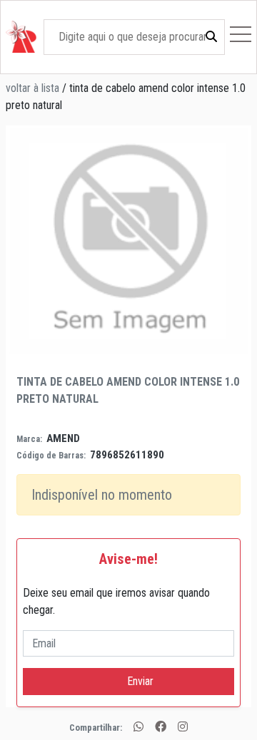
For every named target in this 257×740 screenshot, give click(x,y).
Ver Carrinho (184, 417)
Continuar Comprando (183, 445)
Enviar (128, 681)
